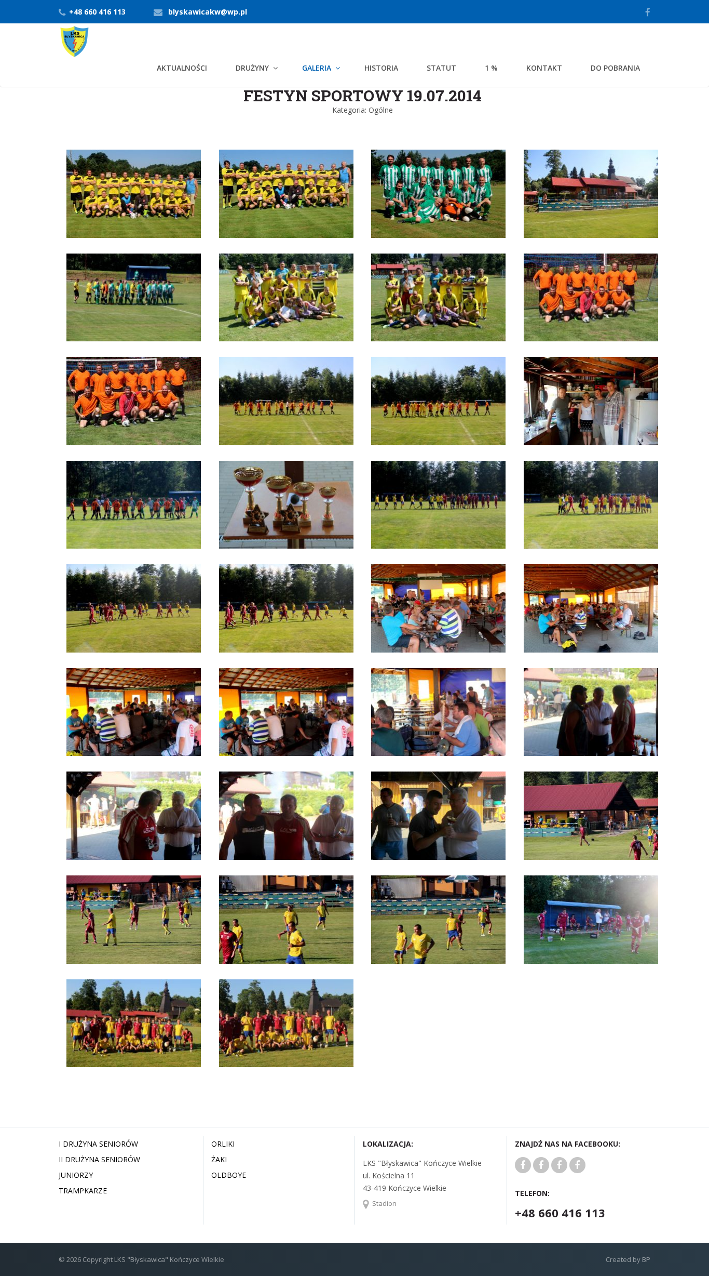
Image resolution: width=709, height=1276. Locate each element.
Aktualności (182, 68)
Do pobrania (615, 68)
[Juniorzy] (541, 1166)
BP (645, 1259)
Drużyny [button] (252, 68)
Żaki (219, 1159)
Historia (381, 68)
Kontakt (544, 68)
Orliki (223, 1144)
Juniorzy (76, 1175)
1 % (491, 68)
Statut (441, 68)
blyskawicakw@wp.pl (207, 12)
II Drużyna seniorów (99, 1159)
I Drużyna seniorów (98, 1144)
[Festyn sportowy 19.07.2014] (133, 193)
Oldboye (228, 1175)
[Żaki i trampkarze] (559, 1166)
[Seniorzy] (523, 1166)
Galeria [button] (316, 68)
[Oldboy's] (577, 1166)
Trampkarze (83, 1190)
